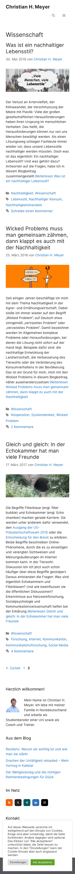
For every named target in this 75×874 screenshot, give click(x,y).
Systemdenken (42, 415)
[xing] (26, 802)
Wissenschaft (45, 193)
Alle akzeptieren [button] (42, 862)
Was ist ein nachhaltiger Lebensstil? (35, 48)
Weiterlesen (37, 616)
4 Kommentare (22, 651)
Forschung (19, 639)
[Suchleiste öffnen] (53, 15)
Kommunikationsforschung (26, 645)
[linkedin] (35, 802)
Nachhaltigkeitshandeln (24, 205)
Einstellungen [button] (18, 862)
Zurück (13, 668)
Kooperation (20, 415)
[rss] (9, 802)
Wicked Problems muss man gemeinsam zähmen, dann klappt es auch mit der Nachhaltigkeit (37, 237)
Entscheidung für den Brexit (28, 537)
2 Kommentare (22, 427)
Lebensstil (19, 199)
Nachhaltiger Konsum (45, 199)
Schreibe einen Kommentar (32, 211)
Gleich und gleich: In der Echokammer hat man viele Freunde (35, 450)
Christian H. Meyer (28, 7)
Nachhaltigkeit (22, 193)
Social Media (58, 645)
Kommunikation (54, 639)
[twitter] (18, 802)
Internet (35, 639)
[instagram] (44, 802)
